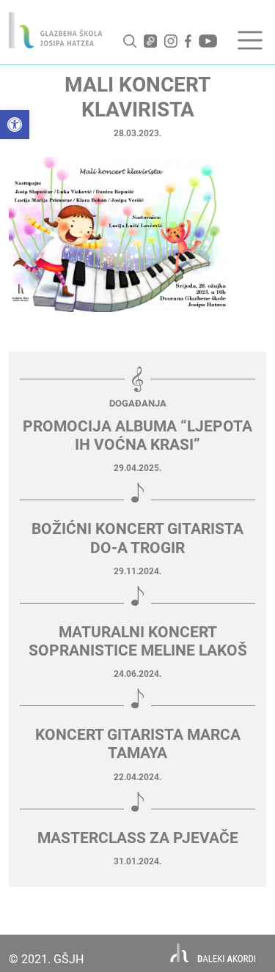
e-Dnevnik (150, 41)
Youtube (208, 41)
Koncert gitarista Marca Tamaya (138, 744)
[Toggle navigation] (250, 40)
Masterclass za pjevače (137, 838)
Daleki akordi (213, 953)
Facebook (188, 41)
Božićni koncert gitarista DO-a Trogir (137, 538)
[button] (14, 124)
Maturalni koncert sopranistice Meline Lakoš (138, 641)
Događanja (137, 403)
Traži (129, 41)
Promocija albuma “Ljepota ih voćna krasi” (137, 435)
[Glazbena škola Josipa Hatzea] (56, 30)
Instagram (170, 41)
